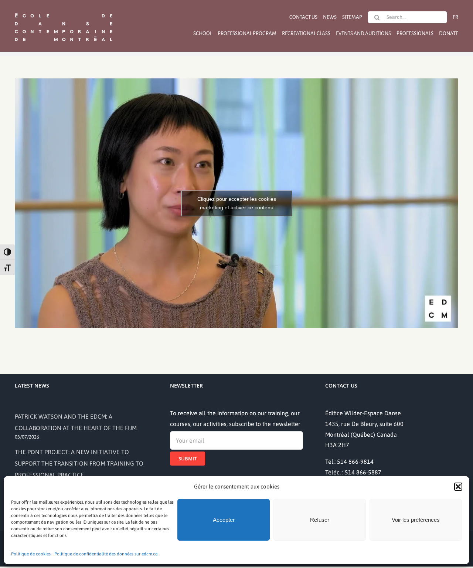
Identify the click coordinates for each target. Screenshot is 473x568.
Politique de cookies (31, 554)
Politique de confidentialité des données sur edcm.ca (106, 554)
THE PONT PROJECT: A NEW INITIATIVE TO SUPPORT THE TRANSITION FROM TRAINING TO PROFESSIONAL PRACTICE (79, 463)
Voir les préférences (416, 520)
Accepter (224, 520)
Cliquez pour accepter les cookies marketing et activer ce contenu (236, 203)
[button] (458, 486)
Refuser (319, 520)
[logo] (63, 12)
